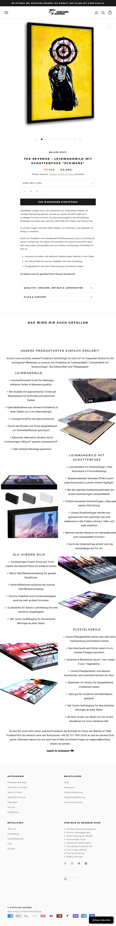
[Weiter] (80, 139)
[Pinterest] (79, 863)
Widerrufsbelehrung (73, 792)
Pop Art (11, 807)
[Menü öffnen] (6, 12)
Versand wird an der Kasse (61, 174)
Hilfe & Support (35, 297)
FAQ (10, 843)
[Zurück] (35, 139)
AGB (66, 782)
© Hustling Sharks (20, 907)
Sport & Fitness (15, 792)
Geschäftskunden (16, 838)
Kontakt (11, 848)
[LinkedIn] (86, 863)
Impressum (69, 787)
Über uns (12, 828)
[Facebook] (65, 863)
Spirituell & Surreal (17, 797)
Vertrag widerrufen (101, 920)
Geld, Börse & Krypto (17, 787)
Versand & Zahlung (73, 802)
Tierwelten (13, 802)
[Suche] (103, 12)
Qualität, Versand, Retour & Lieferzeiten (53, 288)
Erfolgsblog (13, 833)
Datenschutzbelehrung (74, 797)
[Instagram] (72, 863)
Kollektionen (13, 812)
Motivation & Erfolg (17, 782)
